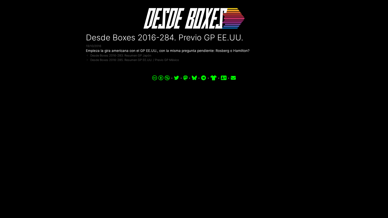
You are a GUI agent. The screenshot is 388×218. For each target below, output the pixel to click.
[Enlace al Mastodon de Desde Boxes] (185, 78)
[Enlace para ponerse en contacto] (233, 78)
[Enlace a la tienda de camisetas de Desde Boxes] (213, 78)
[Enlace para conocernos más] (224, 78)
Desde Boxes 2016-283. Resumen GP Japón (120, 55)
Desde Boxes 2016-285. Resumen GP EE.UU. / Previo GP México (134, 60)
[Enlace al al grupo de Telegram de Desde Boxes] (203, 78)
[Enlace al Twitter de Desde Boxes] (176, 78)
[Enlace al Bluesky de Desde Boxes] (194, 78)
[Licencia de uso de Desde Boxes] (161, 78)
